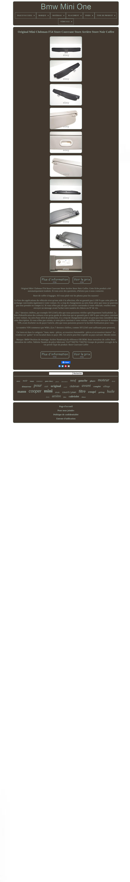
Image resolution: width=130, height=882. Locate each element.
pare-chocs (49, 381)
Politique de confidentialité (65, 414)
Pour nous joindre (66, 410)
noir (25, 380)
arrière (56, 396)
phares (57, 381)
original (56, 386)
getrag (101, 392)
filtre (82, 391)
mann (21, 391)
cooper (35, 391)
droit (113, 381)
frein (47, 397)
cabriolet (74, 396)
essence (39, 381)
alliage (106, 386)
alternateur (64, 381)
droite (57, 392)
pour (38, 385)
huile (111, 391)
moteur (103, 380)
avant (86, 385)
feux (64, 397)
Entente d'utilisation (65, 418)
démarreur (26, 387)
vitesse (84, 397)
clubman (74, 386)
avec (18, 381)
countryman (69, 392)
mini (48, 390)
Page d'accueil (66, 406)
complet (97, 386)
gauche (82, 380)
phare (92, 381)
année (65, 387)
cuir (46, 386)
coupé (92, 391)
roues (32, 381)
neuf (73, 380)
